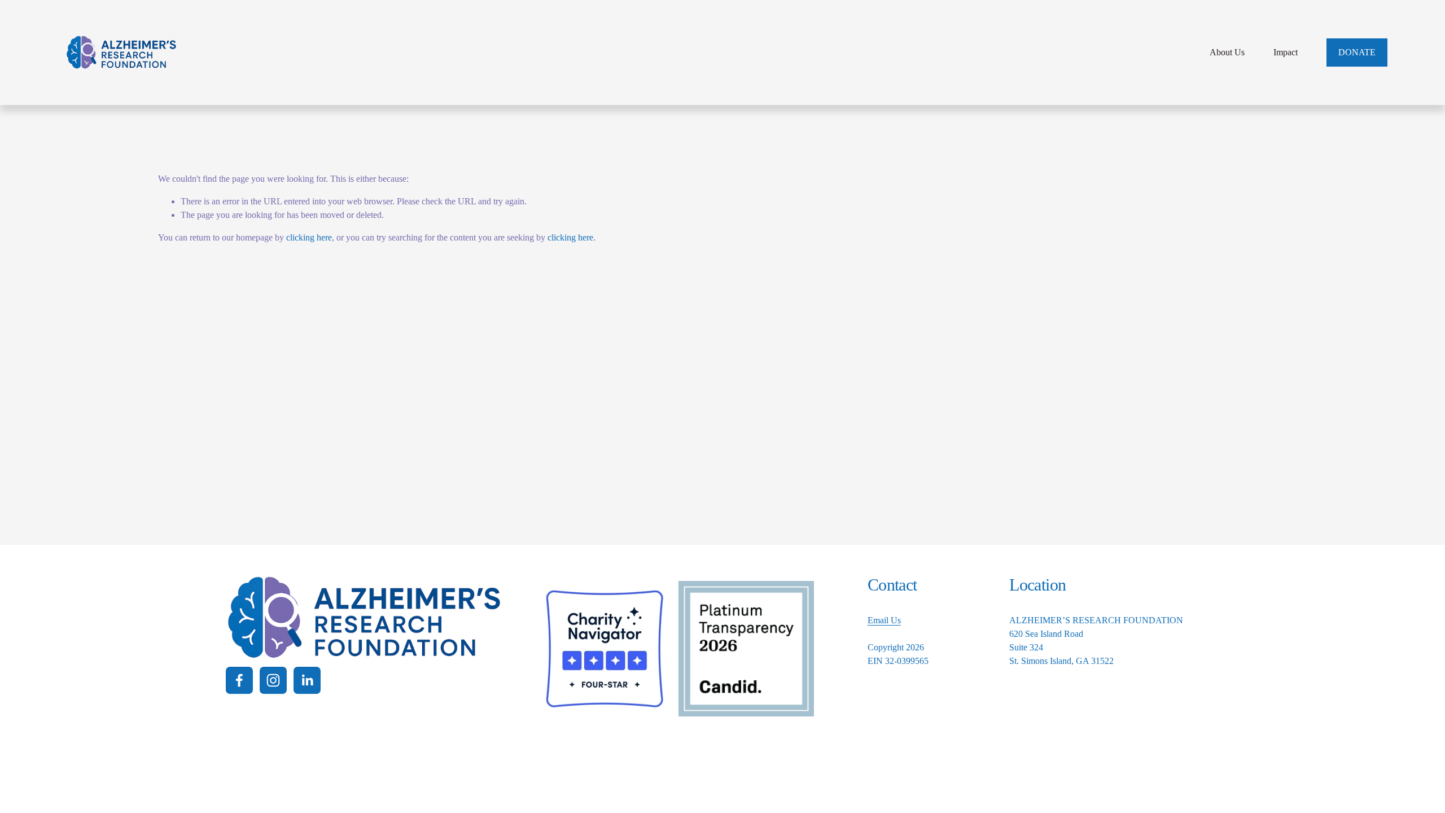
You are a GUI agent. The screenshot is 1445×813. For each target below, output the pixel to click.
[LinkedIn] (307, 680)
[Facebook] (239, 680)
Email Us (884, 620)
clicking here (309, 237)
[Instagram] (273, 680)
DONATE (1357, 52)
